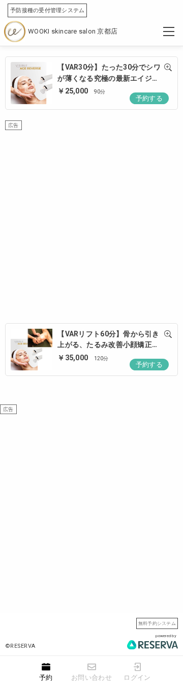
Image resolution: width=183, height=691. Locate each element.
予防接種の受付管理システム (47, 10)
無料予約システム (157, 623)
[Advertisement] (91, 221)
